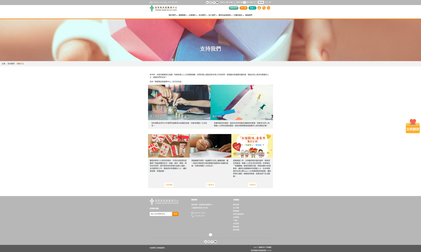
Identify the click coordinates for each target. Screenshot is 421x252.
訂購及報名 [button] (238, 15)
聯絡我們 (248, 15)
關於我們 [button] (172, 15)
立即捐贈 (168, 185)
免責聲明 (153, 248)
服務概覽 (236, 211)
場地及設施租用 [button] (224, 15)
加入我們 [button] (211, 15)
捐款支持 (233, 8)
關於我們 (236, 205)
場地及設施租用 (238, 214)
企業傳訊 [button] (192, 15)
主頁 (3, 64)
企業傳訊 (236, 217)
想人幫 (243, 8)
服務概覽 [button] (182, 15)
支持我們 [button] (202, 15)
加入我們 (236, 208)
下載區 (235, 220)
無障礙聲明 (161, 248)
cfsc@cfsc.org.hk (157, 2)
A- (234, 2)
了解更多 (210, 185)
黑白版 (261, 2)
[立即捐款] (413, 126)
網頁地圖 (236, 230)
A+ (255, 2)
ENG (266, 2)
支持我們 (10, 64)
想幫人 (252, 8)
